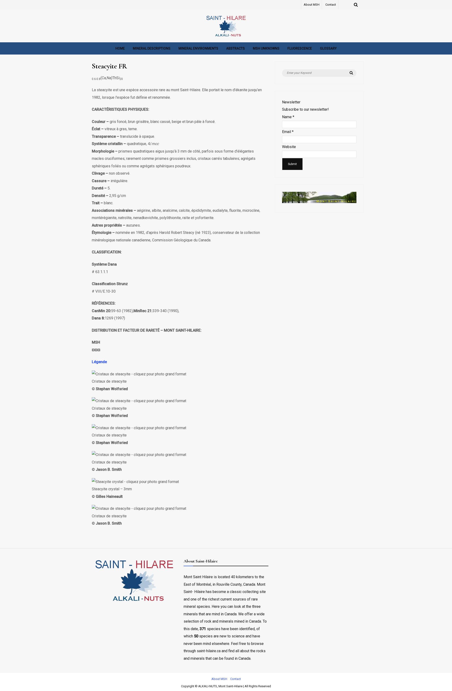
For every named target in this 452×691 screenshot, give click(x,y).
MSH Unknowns (266, 48)
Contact (330, 4)
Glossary (328, 48)
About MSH (311, 4)
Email (288, 132)
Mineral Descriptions (151, 48)
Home (120, 48)
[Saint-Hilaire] (226, 36)
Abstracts (235, 48)
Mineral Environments (198, 48)
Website (289, 147)
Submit (292, 164)
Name (288, 117)
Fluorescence (299, 48)
